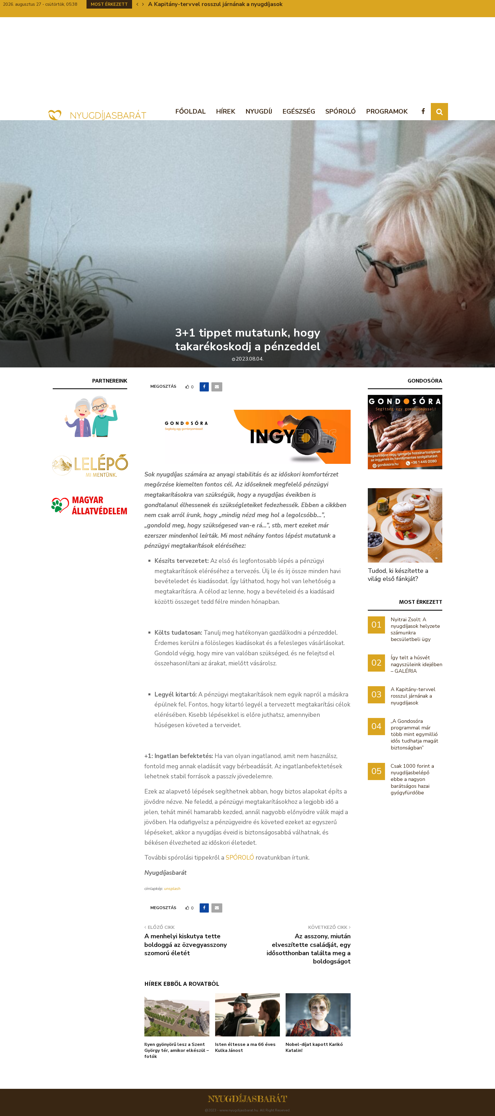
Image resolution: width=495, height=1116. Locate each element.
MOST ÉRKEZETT (420, 602)
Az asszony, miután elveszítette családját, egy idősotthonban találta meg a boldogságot (309, 949)
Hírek (225, 111)
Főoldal (190, 111)
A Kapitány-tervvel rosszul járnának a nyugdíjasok (215, 4)
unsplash (172, 888)
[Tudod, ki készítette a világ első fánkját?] (405, 525)
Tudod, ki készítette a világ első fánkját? (398, 575)
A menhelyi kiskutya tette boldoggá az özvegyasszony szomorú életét (185, 944)
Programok (387, 111)
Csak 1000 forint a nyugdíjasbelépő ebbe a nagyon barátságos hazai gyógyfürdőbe (412, 779)
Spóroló (340, 111)
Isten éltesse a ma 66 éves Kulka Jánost (245, 1047)
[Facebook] (424, 111)
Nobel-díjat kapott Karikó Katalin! (314, 1047)
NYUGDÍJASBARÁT (247, 1099)
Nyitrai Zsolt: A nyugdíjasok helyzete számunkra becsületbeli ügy (415, 629)
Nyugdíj (258, 111)
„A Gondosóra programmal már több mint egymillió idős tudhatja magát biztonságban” (414, 734)
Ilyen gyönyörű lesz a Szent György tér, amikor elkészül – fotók (176, 1050)
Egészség (298, 111)
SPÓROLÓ (240, 858)
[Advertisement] (247, 60)
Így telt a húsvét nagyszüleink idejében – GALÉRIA (416, 664)
